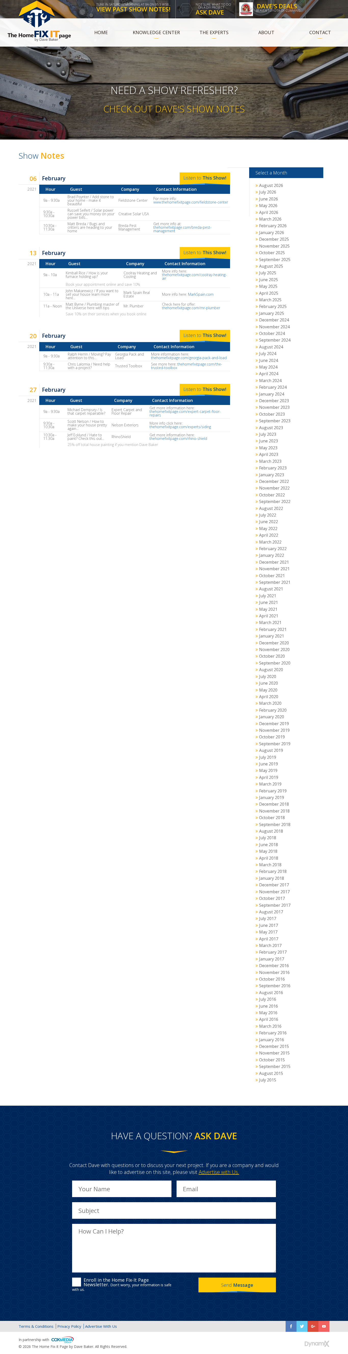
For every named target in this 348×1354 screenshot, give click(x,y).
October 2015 (272, 1060)
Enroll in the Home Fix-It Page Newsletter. (121, 1284)
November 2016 (274, 972)
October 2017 (272, 898)
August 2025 (271, 266)
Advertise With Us (101, 1326)
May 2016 (268, 1012)
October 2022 (272, 495)
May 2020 (268, 690)
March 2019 (270, 784)
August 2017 (271, 912)
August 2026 (271, 185)
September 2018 (274, 824)
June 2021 (268, 602)
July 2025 (267, 273)
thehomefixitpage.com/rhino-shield (178, 438)
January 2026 (271, 232)
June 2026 (268, 199)
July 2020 (267, 676)
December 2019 (274, 723)
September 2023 (274, 421)
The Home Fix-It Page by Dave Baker (39, 21)
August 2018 (271, 831)
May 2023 (268, 448)
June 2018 (268, 844)
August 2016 (271, 992)
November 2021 (274, 569)
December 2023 (274, 400)
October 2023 (272, 414)
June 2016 (268, 1006)
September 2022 (274, 501)
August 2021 (271, 589)
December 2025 (274, 239)
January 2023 (271, 475)
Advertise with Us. (219, 1172)
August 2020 (271, 669)
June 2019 (268, 764)
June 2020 (268, 683)
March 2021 (270, 622)
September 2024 (274, 340)
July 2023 (267, 434)
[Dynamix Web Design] (317, 1344)
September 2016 (274, 986)
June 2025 (268, 279)
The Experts (214, 32)
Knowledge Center (156, 32)
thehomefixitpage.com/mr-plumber (191, 307)
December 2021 (274, 562)
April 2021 (268, 616)
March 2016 (270, 1026)
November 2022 (274, 488)
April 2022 (268, 535)
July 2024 (267, 353)
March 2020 (270, 703)
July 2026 (267, 192)
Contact (320, 32)
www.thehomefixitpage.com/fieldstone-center (190, 202)
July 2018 (267, 838)
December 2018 (274, 804)
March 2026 (270, 219)
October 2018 (272, 817)
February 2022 (273, 548)
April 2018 (268, 858)
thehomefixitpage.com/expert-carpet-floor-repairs (185, 413)
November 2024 (274, 327)
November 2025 (274, 246)
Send (237, 1285)
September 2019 (274, 744)
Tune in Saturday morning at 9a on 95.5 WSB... (133, 7)
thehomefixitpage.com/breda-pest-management (182, 229)
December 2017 (274, 885)
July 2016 (267, 999)
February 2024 (273, 387)
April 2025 (268, 293)
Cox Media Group (62, 1339)
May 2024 (268, 367)
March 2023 (270, 461)
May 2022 (268, 528)
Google (312, 1326)
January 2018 (271, 878)
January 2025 (271, 313)
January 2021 (271, 636)
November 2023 (274, 407)
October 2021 (272, 575)
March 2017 (270, 945)
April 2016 (268, 1019)
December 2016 (274, 965)
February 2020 (273, 710)
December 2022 (274, 481)
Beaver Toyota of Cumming (278, 7)
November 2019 (274, 730)
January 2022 (271, 555)
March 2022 (270, 542)
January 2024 (271, 394)
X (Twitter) (302, 1326)
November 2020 (274, 649)
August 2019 (271, 750)
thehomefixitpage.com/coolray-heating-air (194, 276)
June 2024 (268, 360)
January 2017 (271, 959)
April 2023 (268, 454)
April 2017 (268, 939)
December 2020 (274, 643)
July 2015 (267, 1080)
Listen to (204, 178)
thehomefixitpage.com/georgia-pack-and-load (189, 357)
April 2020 (268, 696)
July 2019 (267, 757)
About (266, 32)
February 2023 (273, 468)
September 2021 (274, 582)
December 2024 (274, 320)
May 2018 (268, 851)
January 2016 (271, 1039)
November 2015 (274, 1053)
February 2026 (273, 225)
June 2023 (268, 441)
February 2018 (273, 871)
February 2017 (273, 952)
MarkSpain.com (200, 294)
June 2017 (268, 925)
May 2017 (268, 932)
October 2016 (272, 979)
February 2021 (273, 629)
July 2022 (267, 515)
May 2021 (268, 609)
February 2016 (273, 1033)
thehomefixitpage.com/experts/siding (180, 426)
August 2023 (271, 427)
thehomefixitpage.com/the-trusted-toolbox (186, 366)
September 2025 (274, 259)
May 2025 (268, 286)
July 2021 (267, 596)
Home (101, 32)
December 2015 (274, 1046)
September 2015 (274, 1066)
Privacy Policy (69, 1326)
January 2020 (271, 717)
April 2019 (268, 777)
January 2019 (271, 797)
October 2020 (272, 656)
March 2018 (270, 865)
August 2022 (271, 508)
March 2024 (270, 380)
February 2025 (273, 306)
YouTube (323, 1326)
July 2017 (267, 918)
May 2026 (268, 205)
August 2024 (271, 347)
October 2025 (272, 252)
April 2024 (268, 373)
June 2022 (268, 521)
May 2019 (268, 770)
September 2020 (274, 663)
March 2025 (270, 300)
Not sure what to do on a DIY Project (213, 9)
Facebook (291, 1326)
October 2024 (272, 333)
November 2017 (274, 892)
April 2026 (268, 212)
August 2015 (271, 1073)
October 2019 (272, 737)
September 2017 (274, 905)
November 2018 (274, 811)
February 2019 (273, 791)
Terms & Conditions (36, 1326)
